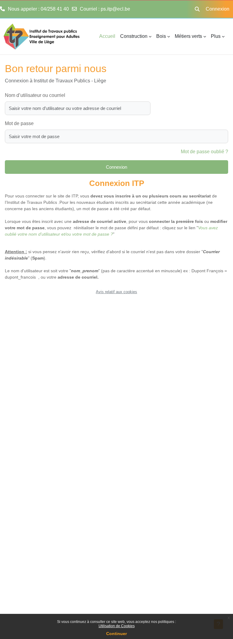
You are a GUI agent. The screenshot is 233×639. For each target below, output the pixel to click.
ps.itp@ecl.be (115, 9)
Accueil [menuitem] (107, 36)
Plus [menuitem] (216, 36)
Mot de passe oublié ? (204, 151)
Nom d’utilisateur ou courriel (35, 95)
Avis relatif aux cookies (116, 292)
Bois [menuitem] (161, 36)
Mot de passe (19, 123)
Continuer (116, 633)
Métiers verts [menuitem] (188, 36)
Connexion (217, 9)
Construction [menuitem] (133, 36)
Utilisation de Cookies (117, 626)
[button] (197, 9)
